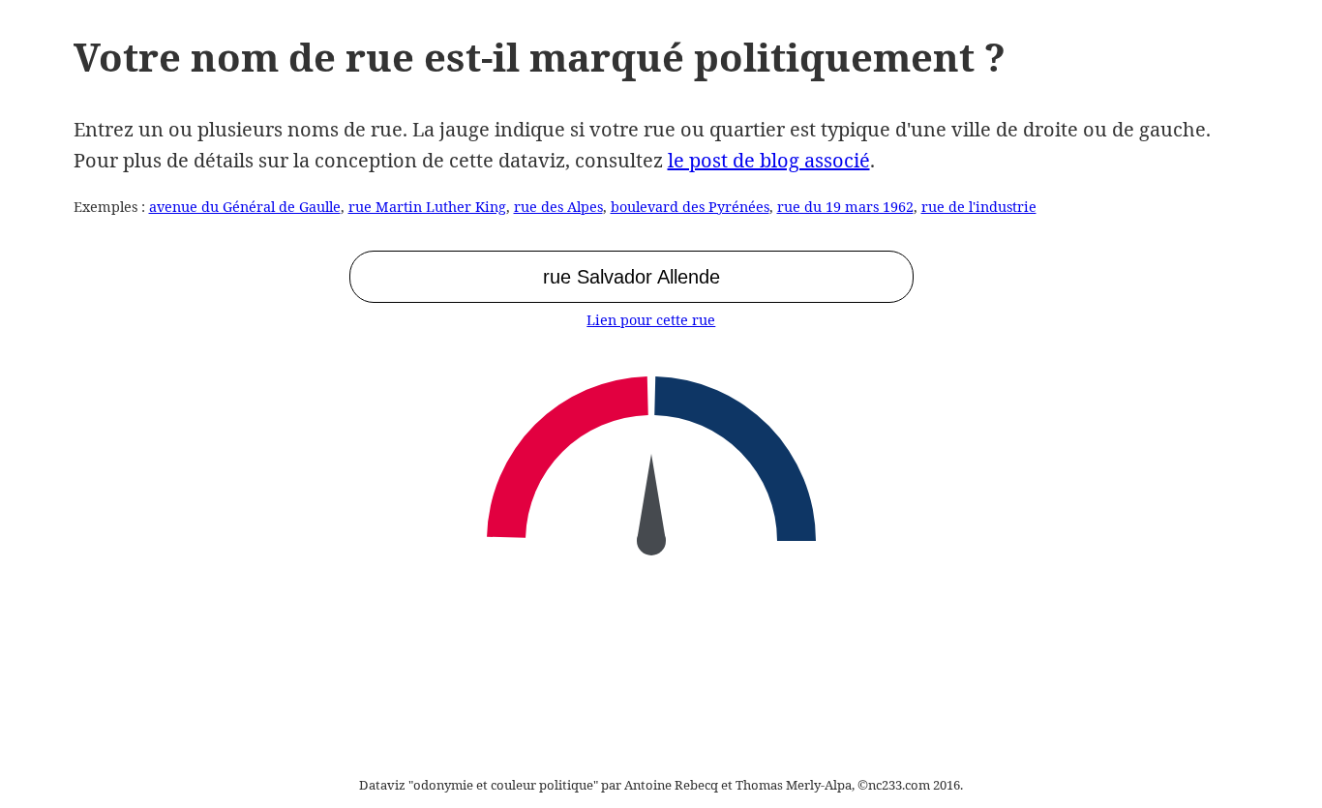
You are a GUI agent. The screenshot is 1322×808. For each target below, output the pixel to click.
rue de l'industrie (979, 206)
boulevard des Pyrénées (690, 206)
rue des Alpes (558, 206)
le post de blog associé (769, 160)
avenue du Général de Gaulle (245, 206)
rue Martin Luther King (427, 206)
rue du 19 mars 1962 (845, 206)
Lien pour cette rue (650, 320)
